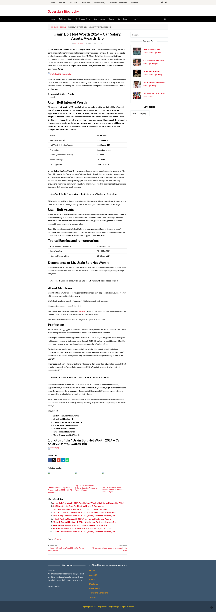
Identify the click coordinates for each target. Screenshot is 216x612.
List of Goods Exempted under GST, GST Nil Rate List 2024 (80, 509)
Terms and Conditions (98, 592)
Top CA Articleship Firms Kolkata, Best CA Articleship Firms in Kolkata (86, 488)
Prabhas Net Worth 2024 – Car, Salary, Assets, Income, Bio (80, 525)
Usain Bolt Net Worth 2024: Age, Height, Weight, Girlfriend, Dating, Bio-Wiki (88, 503)
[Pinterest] (162, 2)
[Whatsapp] (67, 460)
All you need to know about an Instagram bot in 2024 (109, 548)
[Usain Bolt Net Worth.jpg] (60, 74)
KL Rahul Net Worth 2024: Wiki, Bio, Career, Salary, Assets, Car (82, 528)
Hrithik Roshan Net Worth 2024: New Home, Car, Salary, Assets (82, 519)
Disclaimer (93, 584)
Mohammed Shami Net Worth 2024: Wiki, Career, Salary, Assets (66, 548)
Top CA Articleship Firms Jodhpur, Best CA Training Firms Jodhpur (112, 489)
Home (92, 570)
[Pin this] (58, 460)
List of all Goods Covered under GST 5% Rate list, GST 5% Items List (84, 512)
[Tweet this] (54, 460)
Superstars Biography (63, 11)
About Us (93, 575)
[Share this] (50, 460)
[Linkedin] (166, 2)
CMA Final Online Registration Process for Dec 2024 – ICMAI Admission (60, 490)
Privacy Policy (95, 588)
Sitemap (92, 597)
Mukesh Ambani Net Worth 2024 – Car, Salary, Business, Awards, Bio (84, 522)
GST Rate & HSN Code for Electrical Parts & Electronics (78, 506)
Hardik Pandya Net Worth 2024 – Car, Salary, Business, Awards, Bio (84, 531)
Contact (92, 579)
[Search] (165, 19)
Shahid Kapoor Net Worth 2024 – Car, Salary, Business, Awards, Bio (84, 515)
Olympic (81, 311)
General (58, 539)
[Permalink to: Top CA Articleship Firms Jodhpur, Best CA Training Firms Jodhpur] (114, 479)
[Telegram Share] (63, 460)
